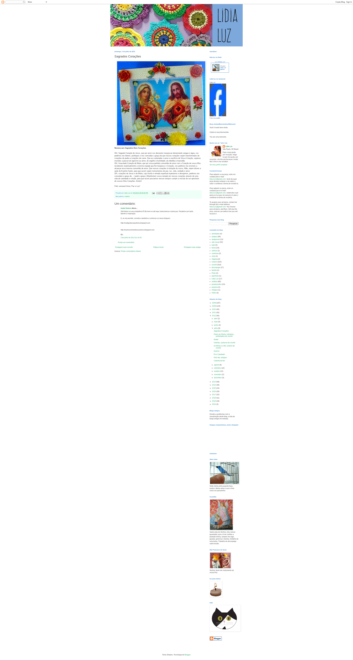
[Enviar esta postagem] (153, 193)
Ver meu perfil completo (218, 165)
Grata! (216, 339)
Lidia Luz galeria (223, 68)
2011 (214, 312)
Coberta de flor (219, 361)
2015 (214, 388)
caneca (214, 251)
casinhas (215, 253)
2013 (214, 382)
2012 (214, 316)
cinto (213, 256)
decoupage (216, 267)
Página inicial (158, 247)
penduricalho (217, 284)
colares (214, 262)
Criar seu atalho (215, 118)
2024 (214, 404)
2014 (214, 385)
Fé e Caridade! (219, 354)
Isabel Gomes (126, 208)
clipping (215, 259)
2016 (214, 391)
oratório (127, 196)
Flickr (214, 273)
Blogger (187, 655)
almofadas (216, 234)
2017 (214, 395)
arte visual (215, 242)
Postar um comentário (126, 242)
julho (216, 328)
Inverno (216, 351)
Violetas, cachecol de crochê (224, 343)
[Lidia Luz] (218, 116)
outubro (217, 371)
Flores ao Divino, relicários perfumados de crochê (224, 335)
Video (214, 293)
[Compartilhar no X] (163, 193)
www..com (220, 62)
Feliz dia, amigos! (220, 358)
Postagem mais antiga (192, 247)
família (214, 270)
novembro (218, 374)
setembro (217, 368)
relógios (215, 290)
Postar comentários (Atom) (131, 251)
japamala (215, 276)
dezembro (218, 378)
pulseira (215, 287)
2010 (214, 309)
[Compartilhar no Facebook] (165, 193)
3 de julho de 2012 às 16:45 (131, 238)
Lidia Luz (213, 82)
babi (213, 245)
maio (216, 322)
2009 (214, 306)
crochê (214, 265)
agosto (217, 365)
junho (216, 325)
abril (216, 319)
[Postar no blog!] (160, 193)
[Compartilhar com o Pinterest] (168, 193)
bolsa (214, 248)
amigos (214, 237)
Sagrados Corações (221, 331)
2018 (214, 398)
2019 (214, 401)
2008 (214, 303)
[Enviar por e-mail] (157, 193)
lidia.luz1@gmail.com (218, 179)
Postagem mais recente (124, 247)
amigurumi (216, 239)
